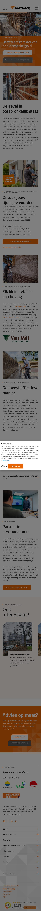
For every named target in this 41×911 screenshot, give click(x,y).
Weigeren (4, 466)
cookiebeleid (6, 460)
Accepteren (15, 466)
